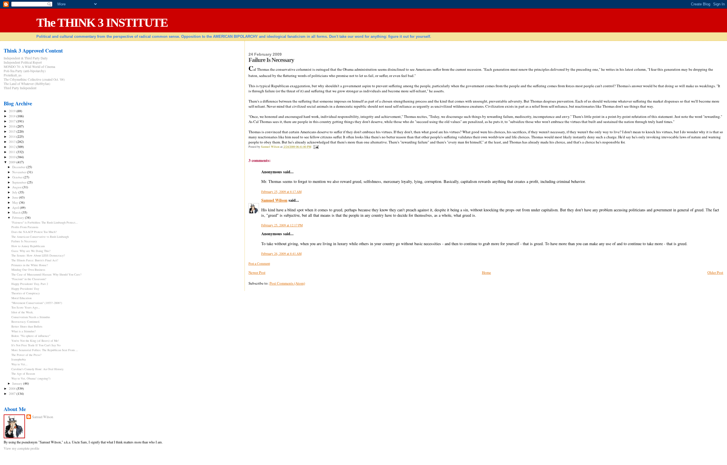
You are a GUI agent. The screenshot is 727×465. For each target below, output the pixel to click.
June (15, 197)
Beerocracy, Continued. (25, 322)
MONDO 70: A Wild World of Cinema (29, 66)
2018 (12, 116)
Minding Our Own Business (28, 270)
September (19, 182)
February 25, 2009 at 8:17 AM (281, 191)
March (17, 212)
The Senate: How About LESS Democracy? (38, 255)
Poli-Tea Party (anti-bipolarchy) (25, 71)
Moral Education (21, 298)
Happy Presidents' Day (25, 289)
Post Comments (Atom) (287, 283)
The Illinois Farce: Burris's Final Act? (34, 260)
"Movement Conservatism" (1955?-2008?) (36, 303)
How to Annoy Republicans (28, 246)
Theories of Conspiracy (25, 293)
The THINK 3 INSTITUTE (102, 22)
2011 (12, 152)
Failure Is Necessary (24, 241)
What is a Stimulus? (23, 331)
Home (486, 272)
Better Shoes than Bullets (26, 326)
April (16, 207)
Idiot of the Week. (22, 312)
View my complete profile (21, 448)
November (19, 172)
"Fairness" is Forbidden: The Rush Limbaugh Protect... (44, 222)
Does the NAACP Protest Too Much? (34, 232)
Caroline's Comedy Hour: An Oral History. (37, 369)
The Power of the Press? (26, 355)
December (19, 167)
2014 (12, 136)
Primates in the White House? (29, 265)
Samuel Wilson (274, 200)
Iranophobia (18, 359)
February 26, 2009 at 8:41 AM (281, 253)
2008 (12, 388)
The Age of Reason (23, 374)
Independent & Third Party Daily (26, 58)
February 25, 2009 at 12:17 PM (282, 225)
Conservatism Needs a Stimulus (30, 317)
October (18, 177)
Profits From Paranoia (24, 227)
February (18, 217)
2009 (12, 162)
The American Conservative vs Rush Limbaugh (40, 237)
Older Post (715, 272)
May (15, 202)
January (17, 383)
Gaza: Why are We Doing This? (31, 251)
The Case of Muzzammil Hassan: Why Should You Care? (46, 274)
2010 (12, 157)
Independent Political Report (23, 62)
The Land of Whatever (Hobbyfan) (27, 84)
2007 (12, 393)
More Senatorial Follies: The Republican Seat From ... (44, 350)
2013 (12, 141)
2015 (12, 131)
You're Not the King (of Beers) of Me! (35, 341)
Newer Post (257, 272)
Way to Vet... (19, 364)
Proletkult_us (13, 75)
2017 (12, 121)
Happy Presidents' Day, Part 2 (29, 284)
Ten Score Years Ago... (25, 307)
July (15, 192)
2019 (12, 111)
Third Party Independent (20, 88)
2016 (12, 126)
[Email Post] (315, 147)
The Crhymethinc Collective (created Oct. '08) (34, 79)
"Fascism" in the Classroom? (28, 279)
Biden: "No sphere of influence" (30, 336)
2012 (12, 147)
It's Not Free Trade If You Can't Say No (35, 345)
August (17, 187)
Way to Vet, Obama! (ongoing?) (31, 378)
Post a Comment (259, 263)
